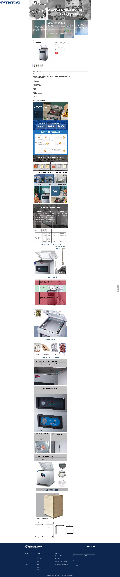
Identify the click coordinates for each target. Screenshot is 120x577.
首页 (25, 555)
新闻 (25, 563)
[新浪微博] (87, 546)
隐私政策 (71, 575)
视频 (40, 71)
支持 (25, 561)
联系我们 (26, 564)
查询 (56, 52)
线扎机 (38, 566)
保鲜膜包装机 (39, 564)
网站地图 (68, 575)
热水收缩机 (38, 563)
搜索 (25, 566)
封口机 (38, 556)
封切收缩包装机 (39, 558)
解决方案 (26, 559)
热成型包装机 (39, 559)
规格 (37, 71)
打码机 (38, 567)
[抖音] (94, 546)
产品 (25, 556)
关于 (25, 558)
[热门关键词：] (109, 2)
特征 (34, 71)
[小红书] (91, 546)
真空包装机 (38, 555)
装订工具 (38, 569)
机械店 (26, 567)
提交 (77, 565)
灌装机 (38, 561)
